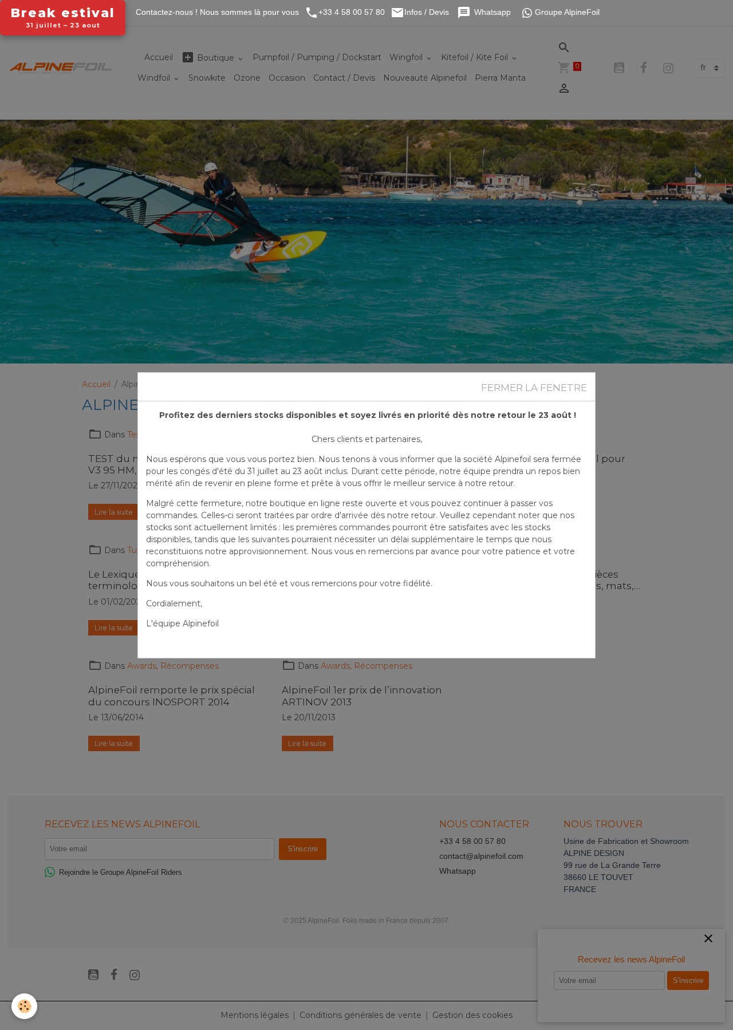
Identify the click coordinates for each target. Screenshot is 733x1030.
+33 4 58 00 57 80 (351, 12)
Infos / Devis (427, 12)
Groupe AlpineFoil (567, 12)
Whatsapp (493, 12)
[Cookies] (24, 1006)
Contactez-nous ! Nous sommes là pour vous (216, 12)
